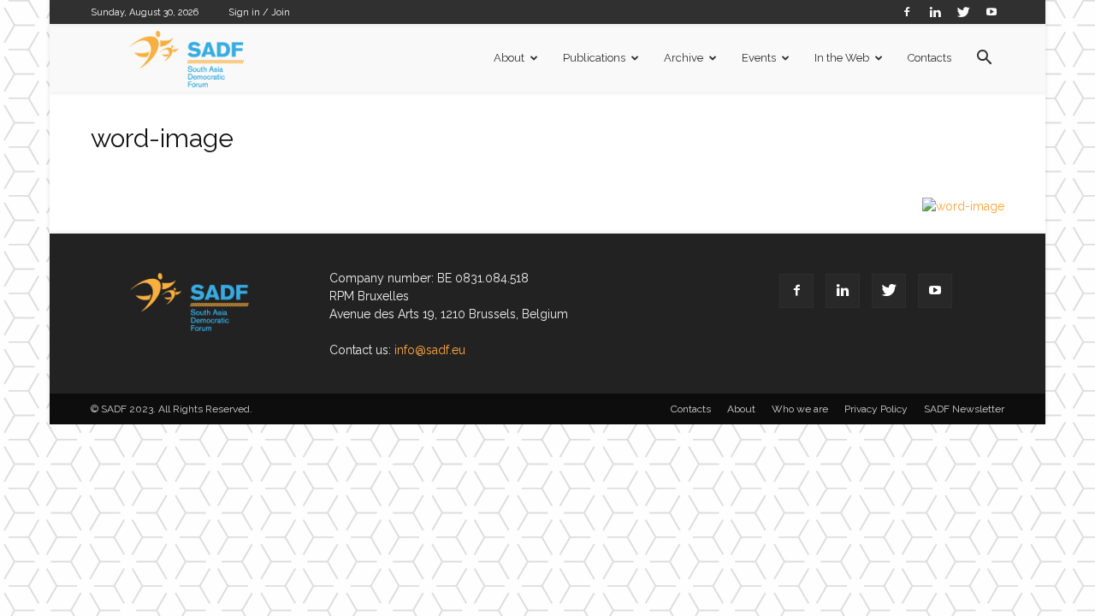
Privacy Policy (876, 409)
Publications (594, 57)
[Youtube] (991, 11)
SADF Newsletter (964, 409)
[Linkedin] (935, 11)
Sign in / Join (259, 12)
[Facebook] (907, 11)
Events (759, 57)
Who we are (800, 409)
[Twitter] (963, 11)
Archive (683, 57)
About (509, 57)
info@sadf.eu (429, 350)
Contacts (929, 57)
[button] (983, 59)
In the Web (841, 57)
